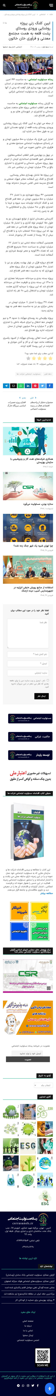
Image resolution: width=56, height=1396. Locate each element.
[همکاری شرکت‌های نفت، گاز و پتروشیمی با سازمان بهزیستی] (28, 441)
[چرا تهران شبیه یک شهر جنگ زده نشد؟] (28, 528)
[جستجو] (4, 5)
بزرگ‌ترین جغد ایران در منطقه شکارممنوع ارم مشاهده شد (29, 1293)
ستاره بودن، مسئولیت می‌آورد (38, 504)
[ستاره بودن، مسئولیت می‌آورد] (28, 486)
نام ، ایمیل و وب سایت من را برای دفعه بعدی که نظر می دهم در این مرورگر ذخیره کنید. (29, 684)
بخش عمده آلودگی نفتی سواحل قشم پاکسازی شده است (30, 1287)
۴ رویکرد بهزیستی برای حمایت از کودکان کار (35, 1300)
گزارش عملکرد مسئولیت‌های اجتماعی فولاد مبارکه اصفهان (29, 1281)
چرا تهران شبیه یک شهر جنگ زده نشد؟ (33, 546)
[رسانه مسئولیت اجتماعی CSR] (26, 5)
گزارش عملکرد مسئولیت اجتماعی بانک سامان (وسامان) (30, 1275)
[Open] (50, 1389)
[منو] (51, 5)
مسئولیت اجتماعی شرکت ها (28, 374)
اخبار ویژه (12, 47)
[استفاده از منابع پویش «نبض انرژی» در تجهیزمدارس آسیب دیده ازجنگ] (28, 570)
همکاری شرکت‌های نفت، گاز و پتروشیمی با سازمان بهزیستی (31, 460)
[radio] (50, 359)
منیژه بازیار (45, 47)
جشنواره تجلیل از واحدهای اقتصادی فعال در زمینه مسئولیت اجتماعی (41, 405)
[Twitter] (32, 1385)
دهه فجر (48, 374)
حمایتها (5, 47)
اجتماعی (19, 47)
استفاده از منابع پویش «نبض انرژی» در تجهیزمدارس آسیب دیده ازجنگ (33, 589)
